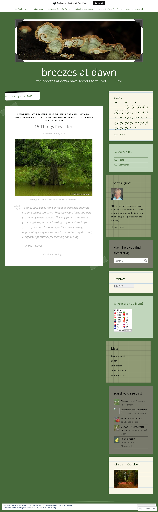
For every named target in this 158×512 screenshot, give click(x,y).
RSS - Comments (121, 164)
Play (41, 117)
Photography (30, 117)
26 (146, 122)
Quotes (72, 117)
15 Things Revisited (53, 126)
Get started (99, 3)
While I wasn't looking (131, 418)
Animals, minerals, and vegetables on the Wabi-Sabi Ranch (98, 9)
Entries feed (116, 365)
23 (131, 122)
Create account (118, 356)
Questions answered (134, 9)
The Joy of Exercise (54, 120)
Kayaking (85, 114)
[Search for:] (131, 260)
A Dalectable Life (138, 413)
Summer (89, 117)
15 (126, 117)
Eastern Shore (46, 114)
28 (121, 127)
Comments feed (118, 370)
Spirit (81, 117)
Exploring (60, 114)
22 (126, 122)
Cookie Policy (51, 508)
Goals (75, 114)
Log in (114, 360)
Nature (18, 117)
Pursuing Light (128, 439)
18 (141, 117)
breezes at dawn (79, 72)
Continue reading (39, 254)
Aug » (122, 134)
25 (141, 122)
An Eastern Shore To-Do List (59, 9)
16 (131, 117)
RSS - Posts (119, 159)
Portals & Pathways (56, 117)
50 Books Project (22, 9)
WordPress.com (118, 375)
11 (141, 112)
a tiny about (38, 9)
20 (116, 122)
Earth (33, 114)
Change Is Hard (131, 422)
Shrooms (125, 401)
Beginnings (23, 114)
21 (121, 122)
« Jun (116, 134)
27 (116, 127)
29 (126, 127)
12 (146, 112)
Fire (69, 114)
